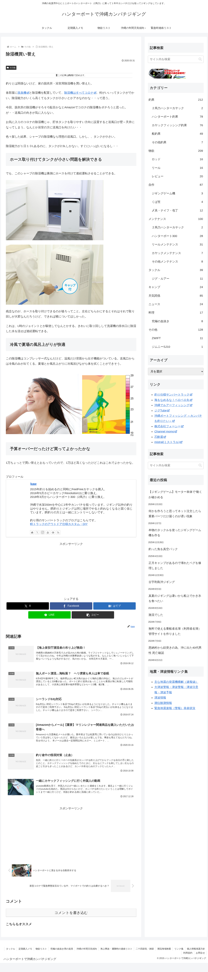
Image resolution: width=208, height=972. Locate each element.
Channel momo (164, 431)
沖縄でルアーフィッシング (171, 405)
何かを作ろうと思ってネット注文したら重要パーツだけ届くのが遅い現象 (175, 513)
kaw (33, 484)
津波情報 (160, 697)
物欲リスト (41, 948)
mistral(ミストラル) (167, 442)
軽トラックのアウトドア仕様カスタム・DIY (59, 524)
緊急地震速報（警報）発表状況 (174, 708)
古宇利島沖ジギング (162, 582)
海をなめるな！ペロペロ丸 (171, 400)
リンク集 (178, 948)
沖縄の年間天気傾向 (87, 948)
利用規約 (187, 953)
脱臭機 (22, 92)
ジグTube (160, 410)
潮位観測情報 (163, 703)
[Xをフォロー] (37, 532)
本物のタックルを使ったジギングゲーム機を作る (175, 532)
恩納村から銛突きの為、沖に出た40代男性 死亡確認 (175, 650)
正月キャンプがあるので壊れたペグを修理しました (175, 565)
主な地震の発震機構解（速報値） (176, 681)
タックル (10, 948)
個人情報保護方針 (196, 948)
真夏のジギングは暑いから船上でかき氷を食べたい (175, 598)
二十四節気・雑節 (145, 948)
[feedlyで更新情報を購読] (53, 532)
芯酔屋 (158, 437)
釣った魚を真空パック (163, 549)
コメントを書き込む (71, 913)
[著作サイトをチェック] (32, 532)
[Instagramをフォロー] (42, 532)
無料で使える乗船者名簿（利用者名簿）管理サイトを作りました (175, 631)
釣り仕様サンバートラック (171, 394)
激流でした (156, 614)
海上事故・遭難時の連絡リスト (116, 948)
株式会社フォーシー (167, 426)
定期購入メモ (25, 948)
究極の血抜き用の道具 (61, 948)
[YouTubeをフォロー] (48, 532)
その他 (12, 68)
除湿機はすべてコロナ (78, 92)
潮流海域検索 (164, 948)
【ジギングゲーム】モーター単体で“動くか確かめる (175, 494)
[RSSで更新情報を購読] (58, 532)
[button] (93, 615)
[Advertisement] (71, 569)
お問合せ (200, 953)
